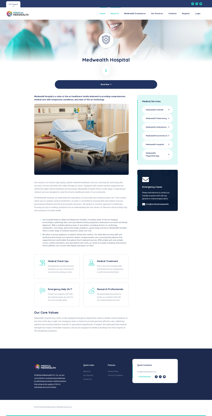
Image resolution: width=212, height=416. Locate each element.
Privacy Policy (113, 371)
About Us (115, 13)
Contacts (172, 13)
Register (186, 13)
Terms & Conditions (115, 375)
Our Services (157, 13)
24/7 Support (13, 4)
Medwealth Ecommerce (135, 13)
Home (102, 13)
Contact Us (87, 379)
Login (197, 13)
